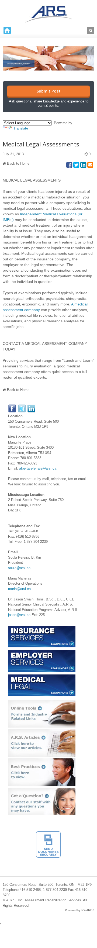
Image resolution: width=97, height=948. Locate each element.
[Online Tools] (41, 702)
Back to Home (18, 163)
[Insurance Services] (41, 628)
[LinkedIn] (31, 407)
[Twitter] (22, 407)
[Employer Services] (41, 653)
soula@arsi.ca (19, 568)
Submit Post (49, 91)
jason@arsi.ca (19, 615)
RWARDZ (87, 910)
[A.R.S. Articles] (41, 732)
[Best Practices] (41, 761)
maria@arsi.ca (19, 589)
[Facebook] (12, 407)
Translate (20, 128)
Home (7, 30)
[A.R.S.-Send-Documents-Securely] (48, 834)
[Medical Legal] (41, 677)
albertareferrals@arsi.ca (37, 468)
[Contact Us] (41, 790)
